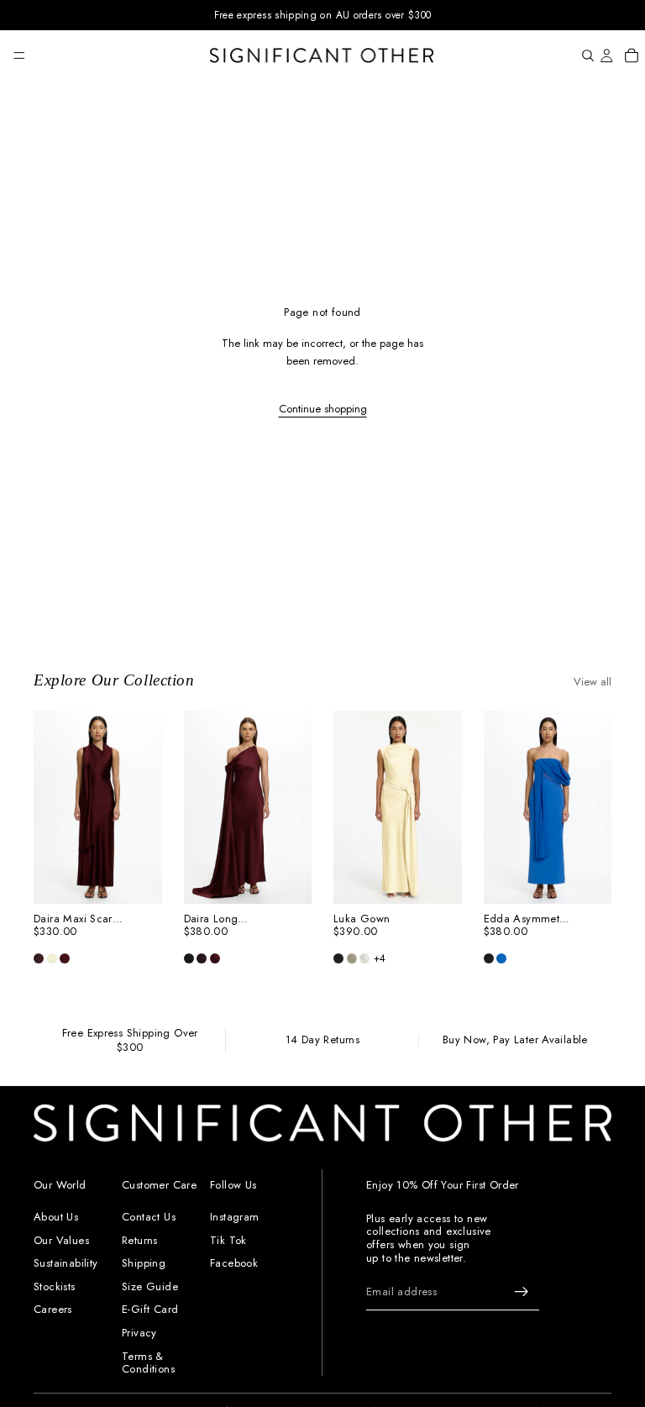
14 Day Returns (322, 1040)
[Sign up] (521, 1292)
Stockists (55, 1286)
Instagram (235, 1217)
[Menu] (19, 55)
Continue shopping (323, 409)
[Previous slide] (52, 807)
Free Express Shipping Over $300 (130, 1040)
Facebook (234, 1263)
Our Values (61, 1239)
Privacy (139, 1333)
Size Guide (150, 1286)
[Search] (587, 55)
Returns (140, 1239)
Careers (53, 1309)
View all (592, 682)
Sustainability (65, 1263)
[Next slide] (143, 807)
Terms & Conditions (148, 1362)
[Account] (606, 55)
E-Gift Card (150, 1309)
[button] (39, 958)
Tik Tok (228, 1239)
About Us (56, 1217)
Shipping (143, 1263)
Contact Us (149, 1217)
